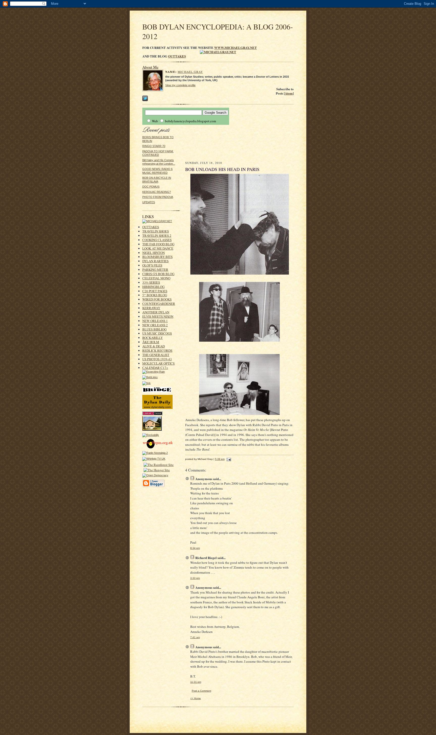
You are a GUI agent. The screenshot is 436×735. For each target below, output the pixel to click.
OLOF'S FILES (152, 265)
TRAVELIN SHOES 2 (156, 235)
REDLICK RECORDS (157, 350)
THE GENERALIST (155, 354)
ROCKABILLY (152, 337)
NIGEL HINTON (153, 252)
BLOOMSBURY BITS (157, 256)
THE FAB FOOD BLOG (158, 244)
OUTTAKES (177, 56)
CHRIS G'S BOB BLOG (158, 274)
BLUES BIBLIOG (154, 329)
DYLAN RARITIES (155, 261)
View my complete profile (180, 85)
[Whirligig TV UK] (153, 458)
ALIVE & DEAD (153, 346)
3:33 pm (195, 578)
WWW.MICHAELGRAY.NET (235, 47)
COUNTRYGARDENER (158, 303)
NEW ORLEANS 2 (155, 325)
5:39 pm (220, 459)
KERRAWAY (151, 308)
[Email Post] (228, 459)
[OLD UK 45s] (158, 447)
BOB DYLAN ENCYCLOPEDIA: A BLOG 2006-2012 (217, 31)
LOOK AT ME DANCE (157, 248)
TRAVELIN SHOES (155, 231)
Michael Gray (190, 72)
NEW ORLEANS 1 (155, 320)
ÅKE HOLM (150, 342)
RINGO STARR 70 (153, 146)
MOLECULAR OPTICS (158, 363)
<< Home (195, 698)
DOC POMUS (150, 186)
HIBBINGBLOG (153, 286)
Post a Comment (201, 690)
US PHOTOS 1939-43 (157, 359)
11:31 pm (195, 682)
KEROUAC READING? (156, 191)
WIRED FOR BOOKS (157, 299)
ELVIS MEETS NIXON (157, 316)
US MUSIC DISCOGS (157, 333)
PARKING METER (155, 269)
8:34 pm (195, 548)
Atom (289, 93)
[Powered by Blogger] (153, 486)
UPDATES (148, 202)
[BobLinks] (150, 377)
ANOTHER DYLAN (155, 312)
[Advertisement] (239, 142)
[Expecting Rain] (153, 371)
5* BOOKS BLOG (154, 295)
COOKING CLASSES (157, 240)
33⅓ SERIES (151, 282)
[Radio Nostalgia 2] (155, 452)
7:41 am (195, 637)
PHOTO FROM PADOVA (157, 196)
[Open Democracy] (155, 475)
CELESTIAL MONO (156, 278)
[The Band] (152, 429)
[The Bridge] (157, 391)
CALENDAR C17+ (155, 367)
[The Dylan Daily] (157, 407)
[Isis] (146, 383)
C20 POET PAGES (154, 291)
